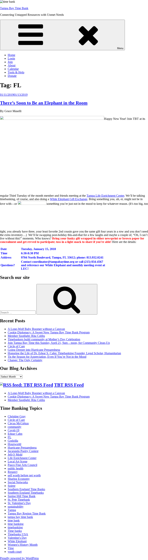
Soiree (11, 485)
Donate (12, 75)
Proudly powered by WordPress (19, 558)
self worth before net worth (24, 475)
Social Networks (18, 482)
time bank (14, 520)
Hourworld (14, 444)
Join (10, 62)
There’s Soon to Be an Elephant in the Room (43, 102)
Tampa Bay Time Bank (14, 8)
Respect (12, 472)
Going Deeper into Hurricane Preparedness (34, 349)
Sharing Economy (19, 478)
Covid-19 (13, 430)
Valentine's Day (17, 537)
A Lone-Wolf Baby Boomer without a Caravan (36, 329)
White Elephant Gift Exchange (68, 199)
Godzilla (13, 440)
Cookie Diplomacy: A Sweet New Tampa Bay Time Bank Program (49, 332)
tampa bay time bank (20, 517)
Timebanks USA (18, 534)
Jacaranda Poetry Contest (23, 451)
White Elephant (17, 541)
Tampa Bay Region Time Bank (27, 513)
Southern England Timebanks (26, 492)
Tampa (12, 510)
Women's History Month (23, 544)
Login (11, 58)
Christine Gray (17, 416)
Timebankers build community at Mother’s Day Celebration (44, 339)
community (14, 426)
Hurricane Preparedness (22, 447)
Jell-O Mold (15, 454)
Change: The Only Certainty (25, 360)
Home (11, 55)
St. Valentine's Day (19, 503)
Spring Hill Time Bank (21, 496)
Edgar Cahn (15, 433)
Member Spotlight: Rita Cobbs (26, 336)
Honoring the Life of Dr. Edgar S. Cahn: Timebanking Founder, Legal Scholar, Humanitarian (64, 353)
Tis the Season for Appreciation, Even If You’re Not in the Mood (47, 356)
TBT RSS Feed (69, 384)
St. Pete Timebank (19, 499)
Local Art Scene (17, 461)
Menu (120, 48)
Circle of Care (16, 346)
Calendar (13, 69)
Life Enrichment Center (22, 458)
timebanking (15, 527)
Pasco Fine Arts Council (22, 465)
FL (9, 437)
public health (15, 468)
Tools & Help (16, 72)
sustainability (16, 506)
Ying (11, 548)
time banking (16, 524)
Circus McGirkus (18, 423)
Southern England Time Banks (26, 489)
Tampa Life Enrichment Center (105, 195)
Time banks (15, 530)
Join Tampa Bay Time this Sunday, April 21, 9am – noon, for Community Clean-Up (59, 342)
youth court (15, 551)
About (11, 65)
